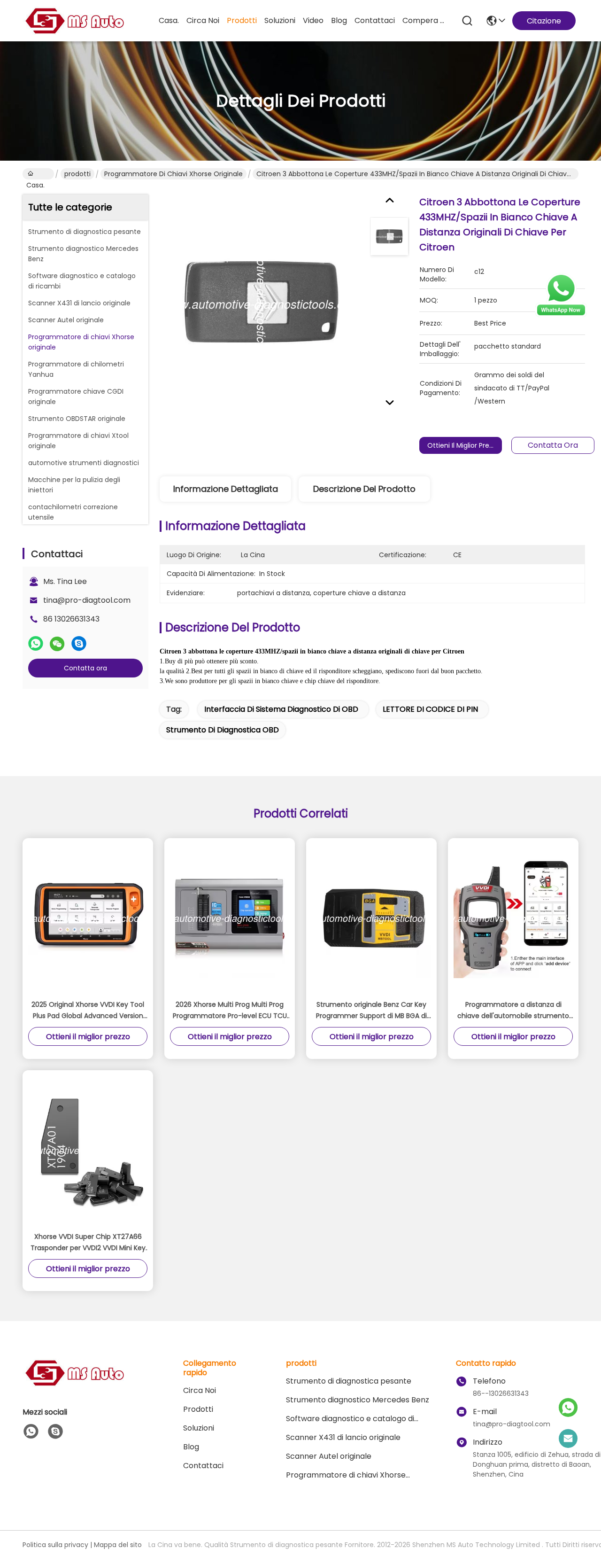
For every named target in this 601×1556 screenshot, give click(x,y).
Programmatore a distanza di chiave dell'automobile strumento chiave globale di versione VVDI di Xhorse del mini (513, 1010)
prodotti (242, 20)
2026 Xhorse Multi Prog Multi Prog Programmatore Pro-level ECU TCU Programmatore (230, 1010)
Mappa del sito (118, 1544)
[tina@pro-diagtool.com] (568, 1439)
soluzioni (279, 20)
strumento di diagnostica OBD (222, 729)
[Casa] (74, 1384)
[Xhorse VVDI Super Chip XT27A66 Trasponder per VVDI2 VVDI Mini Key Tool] (87, 1150)
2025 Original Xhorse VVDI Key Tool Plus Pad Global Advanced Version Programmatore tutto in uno (87, 1010)
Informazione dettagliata (225, 489)
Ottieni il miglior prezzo (463, 445)
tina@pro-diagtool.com (87, 600)
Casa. (169, 20)
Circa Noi (202, 20)
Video (313, 20)
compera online (424, 20)
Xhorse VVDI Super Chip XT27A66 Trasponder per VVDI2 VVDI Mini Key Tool (88, 1242)
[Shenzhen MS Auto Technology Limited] (74, 21)
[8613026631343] (31, 1431)
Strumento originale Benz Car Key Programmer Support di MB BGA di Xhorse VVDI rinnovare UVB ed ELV (371, 1010)
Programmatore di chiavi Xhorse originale (173, 174)
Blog (339, 20)
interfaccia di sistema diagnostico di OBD (281, 709)
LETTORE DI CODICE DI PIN (430, 709)
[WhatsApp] (35, 644)
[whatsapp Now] (561, 314)
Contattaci (374, 20)
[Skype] (78, 644)
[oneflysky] (55, 1431)
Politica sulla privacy (55, 1544)
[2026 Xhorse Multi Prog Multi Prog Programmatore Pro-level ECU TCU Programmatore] (229, 918)
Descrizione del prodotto (364, 489)
